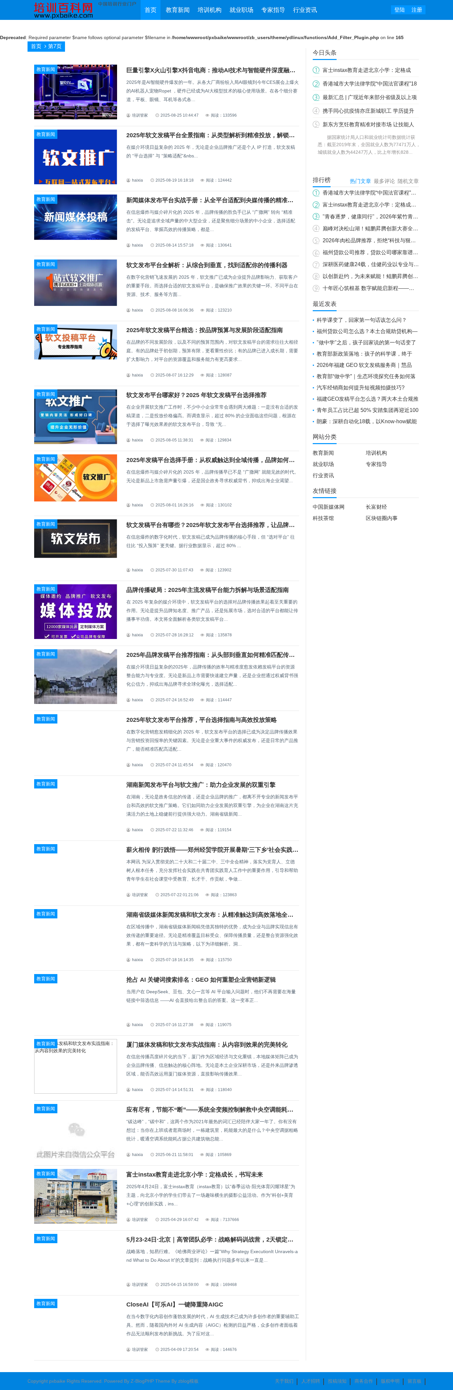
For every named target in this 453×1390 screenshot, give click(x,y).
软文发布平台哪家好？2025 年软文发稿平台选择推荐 (196, 395)
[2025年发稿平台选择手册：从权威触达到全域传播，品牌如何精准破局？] (75, 499)
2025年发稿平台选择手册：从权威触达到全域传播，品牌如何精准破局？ (222, 460)
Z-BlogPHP (142, 1381)
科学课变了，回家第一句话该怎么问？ (362, 320)
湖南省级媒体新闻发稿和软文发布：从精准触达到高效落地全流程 (212, 914)
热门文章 (360, 181)
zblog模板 (188, 1381)
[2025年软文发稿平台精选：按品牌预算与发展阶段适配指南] (75, 358)
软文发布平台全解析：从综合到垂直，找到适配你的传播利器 (207, 265)
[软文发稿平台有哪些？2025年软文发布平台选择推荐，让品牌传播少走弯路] (75, 556)
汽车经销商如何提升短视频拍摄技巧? (361, 387)
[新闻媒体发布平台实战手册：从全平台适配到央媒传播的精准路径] (75, 238)
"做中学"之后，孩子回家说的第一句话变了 (366, 342)
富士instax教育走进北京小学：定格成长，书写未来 (194, 1174)
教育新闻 (178, 10)
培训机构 (210, 10)
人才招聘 (310, 1381)
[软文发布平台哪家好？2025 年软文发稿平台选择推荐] (75, 443)
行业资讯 (305, 10)
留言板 (414, 1381)
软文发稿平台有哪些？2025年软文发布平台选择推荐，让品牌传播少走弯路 (225, 525)
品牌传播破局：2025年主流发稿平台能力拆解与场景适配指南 (207, 590)
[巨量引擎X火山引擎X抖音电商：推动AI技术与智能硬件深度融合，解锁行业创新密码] (75, 118)
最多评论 (384, 181)
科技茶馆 (323, 518)
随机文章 (408, 181)
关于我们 (284, 1381)
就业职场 (241, 10)
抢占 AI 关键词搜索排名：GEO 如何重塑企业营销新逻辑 (201, 979)
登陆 (399, 10)
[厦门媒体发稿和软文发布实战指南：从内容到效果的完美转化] (75, 1092)
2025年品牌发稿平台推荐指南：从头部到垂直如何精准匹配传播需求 (216, 655)
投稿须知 (337, 1381)
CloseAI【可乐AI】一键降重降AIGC (174, 1304)
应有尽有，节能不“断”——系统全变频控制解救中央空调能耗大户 (212, 1109)
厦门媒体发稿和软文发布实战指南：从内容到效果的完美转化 (207, 1044)
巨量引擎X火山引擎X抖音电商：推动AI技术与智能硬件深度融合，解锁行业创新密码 (237, 70)
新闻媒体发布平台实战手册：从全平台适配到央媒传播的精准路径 (212, 200)
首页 (151, 10)
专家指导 (273, 10)
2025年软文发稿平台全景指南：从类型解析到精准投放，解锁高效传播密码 (225, 135)
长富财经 (376, 507)
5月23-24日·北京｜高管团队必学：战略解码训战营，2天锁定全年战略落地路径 (230, 1239)
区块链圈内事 (382, 518)
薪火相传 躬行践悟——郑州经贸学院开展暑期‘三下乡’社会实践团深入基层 (224, 849)
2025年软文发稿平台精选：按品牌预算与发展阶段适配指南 (204, 330)
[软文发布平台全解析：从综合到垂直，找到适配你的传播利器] (75, 304)
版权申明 (390, 1381)
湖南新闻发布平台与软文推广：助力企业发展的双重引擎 (201, 785)
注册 (417, 10)
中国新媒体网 (329, 507)
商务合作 (364, 1381)
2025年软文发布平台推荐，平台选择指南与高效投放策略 (201, 720)
